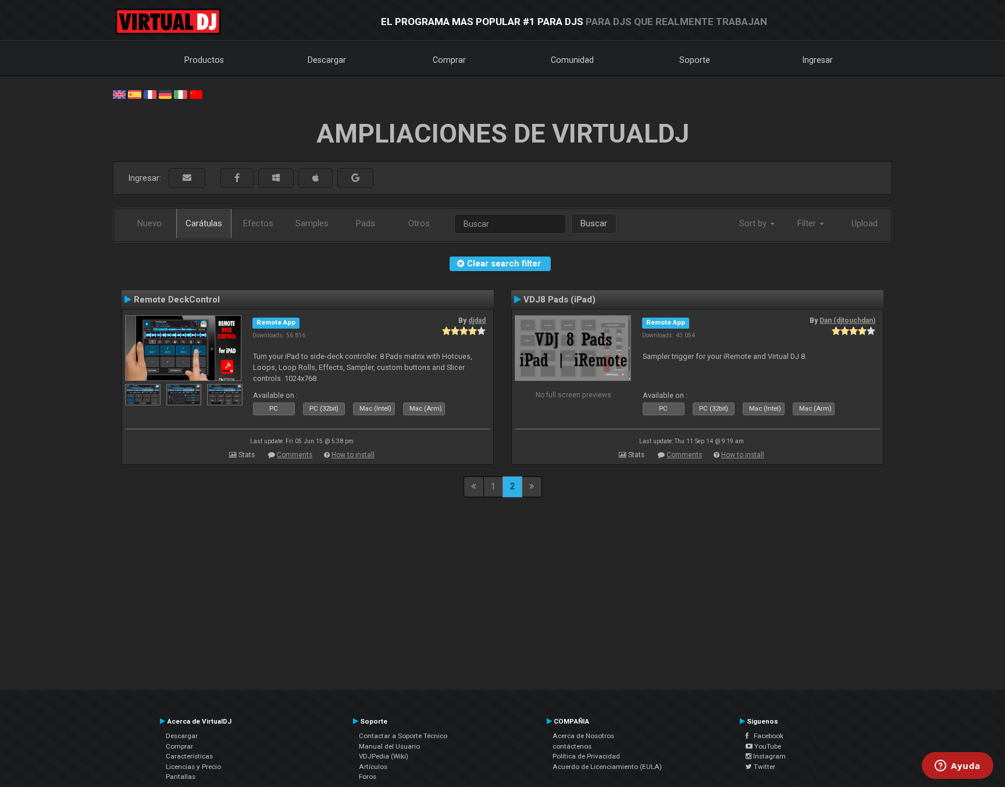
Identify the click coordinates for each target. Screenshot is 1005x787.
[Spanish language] (134, 93)
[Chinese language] (196, 93)
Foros (367, 776)
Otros (419, 223)
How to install (353, 455)
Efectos (258, 223)
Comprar (449, 60)
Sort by (754, 223)
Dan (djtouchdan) (847, 320)
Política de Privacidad (586, 756)
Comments (294, 455)
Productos (204, 60)
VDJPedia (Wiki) (383, 756)
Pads (365, 223)
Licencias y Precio (193, 767)
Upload (864, 223)
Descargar (327, 60)
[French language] (150, 93)
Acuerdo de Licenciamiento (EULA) (607, 767)
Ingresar (818, 60)
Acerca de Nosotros (583, 736)
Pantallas (180, 776)
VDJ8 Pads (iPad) (559, 299)
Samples (312, 223)
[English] (119, 93)
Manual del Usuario (389, 746)
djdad (477, 320)
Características (189, 756)
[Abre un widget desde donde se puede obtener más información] (957, 766)
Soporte (694, 60)
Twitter (763, 767)
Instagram (768, 756)
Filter (807, 223)
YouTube (767, 746)
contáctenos (572, 746)
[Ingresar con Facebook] (237, 178)
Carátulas (204, 223)
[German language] (165, 93)
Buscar (593, 223)
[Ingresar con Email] (187, 178)
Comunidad (572, 60)
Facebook (766, 736)
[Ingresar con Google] (355, 178)
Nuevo (149, 223)
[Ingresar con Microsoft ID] (276, 178)
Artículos (373, 767)
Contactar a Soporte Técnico (403, 736)
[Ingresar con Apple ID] (315, 178)
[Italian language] (180, 93)
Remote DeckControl (177, 299)
